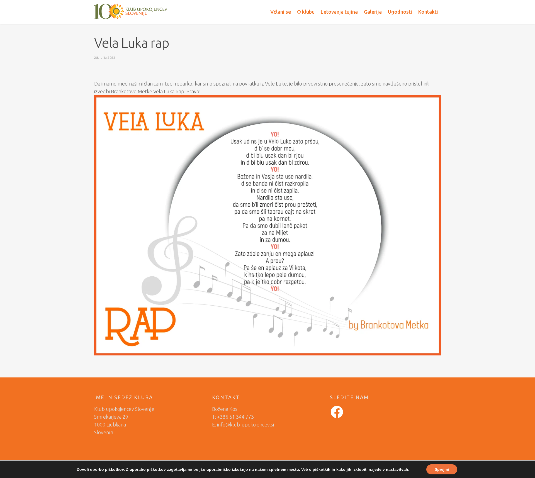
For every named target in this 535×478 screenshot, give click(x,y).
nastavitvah (397, 469)
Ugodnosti (400, 11)
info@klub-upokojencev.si (245, 424)
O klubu (306, 11)
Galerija (373, 11)
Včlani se (280, 11)
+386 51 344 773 (235, 417)
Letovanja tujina (339, 11)
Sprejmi (442, 469)
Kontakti (428, 11)
